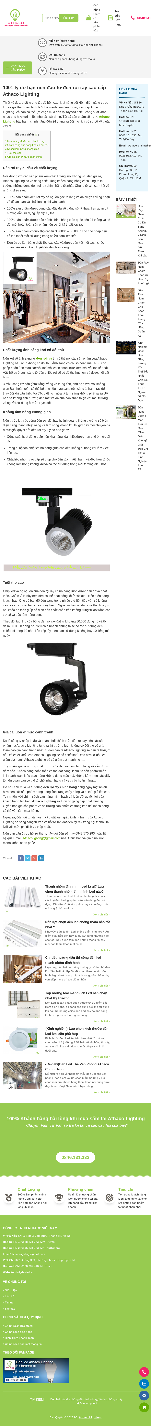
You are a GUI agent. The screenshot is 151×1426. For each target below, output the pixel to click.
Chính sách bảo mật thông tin (23, 1343)
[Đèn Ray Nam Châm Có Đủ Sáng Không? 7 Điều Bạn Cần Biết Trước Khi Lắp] (126, 211)
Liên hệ (9, 1296)
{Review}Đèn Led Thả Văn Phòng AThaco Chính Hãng (77, 1066)
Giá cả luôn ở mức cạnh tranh (23, 156)
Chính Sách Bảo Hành (19, 1325)
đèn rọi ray (44, 358)
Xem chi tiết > (101, 914)
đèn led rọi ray (88, 1399)
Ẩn (36, 134)
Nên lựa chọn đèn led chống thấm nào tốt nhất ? (77, 924)
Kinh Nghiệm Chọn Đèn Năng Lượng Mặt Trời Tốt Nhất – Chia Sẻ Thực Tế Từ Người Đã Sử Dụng (143, 371)
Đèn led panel (88, 1403)
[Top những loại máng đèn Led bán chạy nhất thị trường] (22, 1004)
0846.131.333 (75, 1157)
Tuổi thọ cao (13, 152)
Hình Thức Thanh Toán (19, 1337)
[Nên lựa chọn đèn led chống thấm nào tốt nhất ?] (22, 933)
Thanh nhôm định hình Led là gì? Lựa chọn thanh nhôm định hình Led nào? (74, 889)
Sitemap (10, 1308)
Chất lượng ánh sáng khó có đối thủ (26, 145)
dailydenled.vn (24, 1272)
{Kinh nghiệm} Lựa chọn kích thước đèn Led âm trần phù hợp (76, 1031)
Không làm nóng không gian (22, 148)
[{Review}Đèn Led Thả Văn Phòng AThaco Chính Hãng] (22, 1075)
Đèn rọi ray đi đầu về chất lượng (25, 141)
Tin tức (9, 1302)
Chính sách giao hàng (18, 1331)
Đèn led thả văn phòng (64, 1399)
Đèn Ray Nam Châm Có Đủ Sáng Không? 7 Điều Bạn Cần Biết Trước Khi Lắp (142, 230)
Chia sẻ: (8, 858)
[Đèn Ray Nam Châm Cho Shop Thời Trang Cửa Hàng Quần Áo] (126, 295)
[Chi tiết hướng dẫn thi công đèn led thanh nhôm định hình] (22, 969)
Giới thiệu (11, 1290)
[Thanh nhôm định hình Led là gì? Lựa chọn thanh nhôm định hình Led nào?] (22, 898)
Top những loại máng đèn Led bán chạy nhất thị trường (76, 995)
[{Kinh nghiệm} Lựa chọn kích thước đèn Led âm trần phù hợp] (22, 1040)
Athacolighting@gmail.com (41, 838)
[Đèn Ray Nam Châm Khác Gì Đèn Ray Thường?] (126, 267)
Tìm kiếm (68, 17)
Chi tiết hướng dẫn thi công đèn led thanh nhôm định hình (73, 960)
